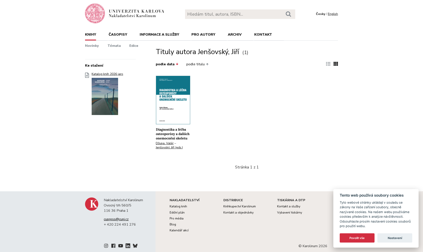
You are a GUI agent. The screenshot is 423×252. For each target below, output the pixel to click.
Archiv (235, 34)
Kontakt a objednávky (238, 212)
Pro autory (203, 34)
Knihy (90, 34)
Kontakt (263, 34)
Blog (173, 224)
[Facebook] (113, 246)
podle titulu (195, 64)
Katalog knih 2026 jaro (107, 74)
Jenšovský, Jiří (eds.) (169, 147)
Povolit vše (357, 238)
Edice (133, 45)
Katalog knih (178, 206)
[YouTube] (120, 246)
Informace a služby (159, 34)
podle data (165, 64)
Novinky (92, 45)
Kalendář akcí (179, 230)
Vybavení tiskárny (289, 212)
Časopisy (118, 34)
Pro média (177, 218)
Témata (114, 45)
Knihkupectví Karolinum (239, 206)
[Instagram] (106, 246)
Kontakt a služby (288, 206)
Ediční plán (177, 212)
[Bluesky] (135, 246)
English (333, 14)
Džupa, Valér (165, 143)
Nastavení (395, 238)
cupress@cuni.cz (116, 219)
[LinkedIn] (128, 246)
